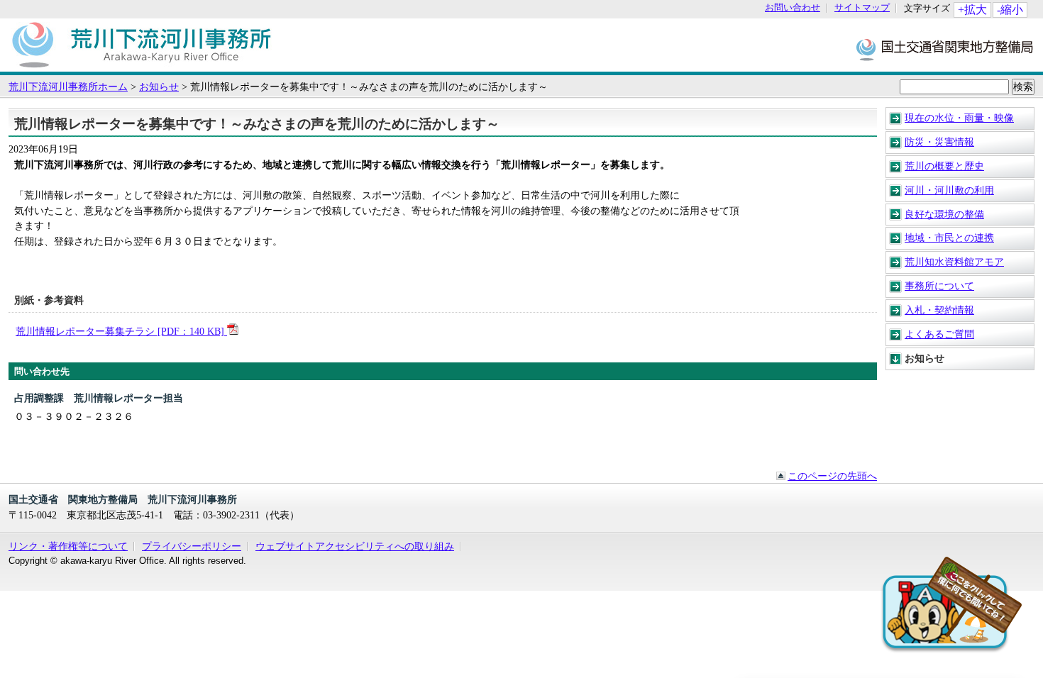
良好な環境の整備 (944, 214)
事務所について (939, 285)
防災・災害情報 (939, 142)
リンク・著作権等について (68, 546)
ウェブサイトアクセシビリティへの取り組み (354, 546)
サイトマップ (862, 8)
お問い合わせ (792, 8)
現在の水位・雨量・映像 (959, 117)
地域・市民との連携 (949, 237)
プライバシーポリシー (191, 546)
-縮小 (1010, 10)
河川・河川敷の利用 (949, 190)
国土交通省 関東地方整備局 (945, 48)
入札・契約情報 (939, 310)
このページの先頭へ (832, 476)
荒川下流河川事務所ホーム (68, 86)
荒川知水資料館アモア (954, 261)
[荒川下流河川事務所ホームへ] (141, 64)
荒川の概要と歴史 (944, 166)
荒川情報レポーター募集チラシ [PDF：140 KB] (121, 331)
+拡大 (972, 10)
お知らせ (159, 86)
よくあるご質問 (939, 334)
